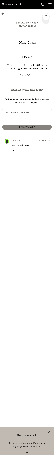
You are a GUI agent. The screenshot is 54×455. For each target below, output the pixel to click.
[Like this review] (15, 150)
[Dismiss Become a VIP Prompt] (49, 431)
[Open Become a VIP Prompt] (27, 452)
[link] (27, 75)
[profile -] (42, 4)
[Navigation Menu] (50, 4)
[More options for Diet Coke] (45, 16)
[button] (3, 13)
